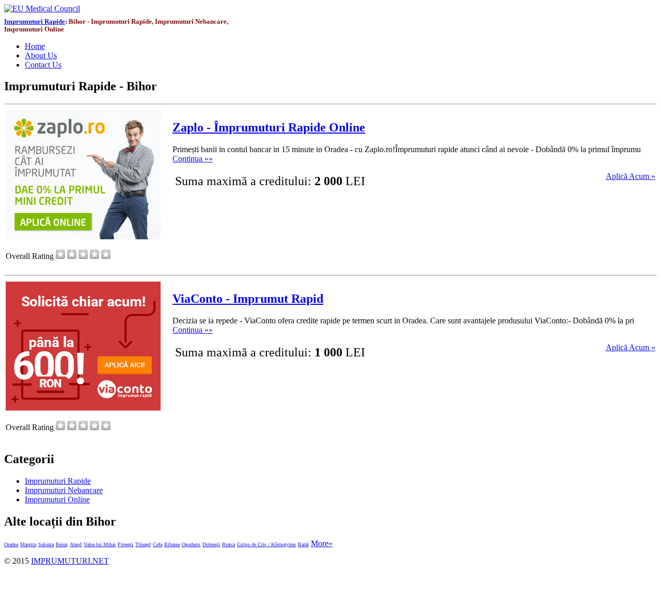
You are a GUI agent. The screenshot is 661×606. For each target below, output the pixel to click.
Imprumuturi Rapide (34, 21)
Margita (28, 544)
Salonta (46, 544)
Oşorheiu (191, 544)
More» (322, 543)
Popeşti (125, 544)
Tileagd (143, 544)
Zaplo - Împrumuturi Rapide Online (268, 127)
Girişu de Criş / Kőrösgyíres (266, 544)
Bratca (228, 544)
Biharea (172, 544)
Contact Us (43, 64)
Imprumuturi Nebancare (64, 490)
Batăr (303, 544)
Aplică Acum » (630, 176)
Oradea (11, 544)
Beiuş (62, 544)
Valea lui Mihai (100, 544)
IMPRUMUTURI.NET (70, 560)
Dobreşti (211, 544)
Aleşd (76, 544)
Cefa (157, 544)
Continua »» (192, 158)
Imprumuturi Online (57, 499)
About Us (41, 55)
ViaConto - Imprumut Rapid (247, 298)
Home (35, 46)
